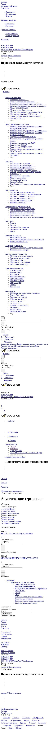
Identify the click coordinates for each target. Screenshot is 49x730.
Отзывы (8, 16)
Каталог (4, 620)
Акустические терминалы (25, 586)
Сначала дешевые (8, 517)
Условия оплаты (11, 34)
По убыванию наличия (10, 523)
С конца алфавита (8, 511)
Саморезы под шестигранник (26, 603)
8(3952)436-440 (7, 45)
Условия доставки (12, 36)
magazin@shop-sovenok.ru (11, 56)
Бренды (4, 624)
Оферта (4, 711)
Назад (13, 447)
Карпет (17, 593)
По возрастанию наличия (11, 521)
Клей (17, 595)
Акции (3, 622)
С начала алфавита (8, 509)
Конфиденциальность (9, 709)
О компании (10, 12)
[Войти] (2, 404)
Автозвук (10, 580)
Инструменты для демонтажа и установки (31, 589)
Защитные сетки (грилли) (25, 584)
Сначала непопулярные (10, 513)
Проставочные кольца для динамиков (29, 601)
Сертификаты (10, 14)
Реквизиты (9, 24)
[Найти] (3, 331)
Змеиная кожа (20, 591)
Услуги (3, 626)
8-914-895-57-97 (17, 50)
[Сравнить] (3, 549)
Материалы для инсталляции (22, 582)
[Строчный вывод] (3, 525)
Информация (6, 638)
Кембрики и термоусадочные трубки (29, 597)
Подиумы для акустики (24, 599)
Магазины (9, 26)
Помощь (4, 647)
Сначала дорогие (7, 519)
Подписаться (6, 613)
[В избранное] (3, 546)
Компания (5, 628)
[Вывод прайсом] (4, 525)
